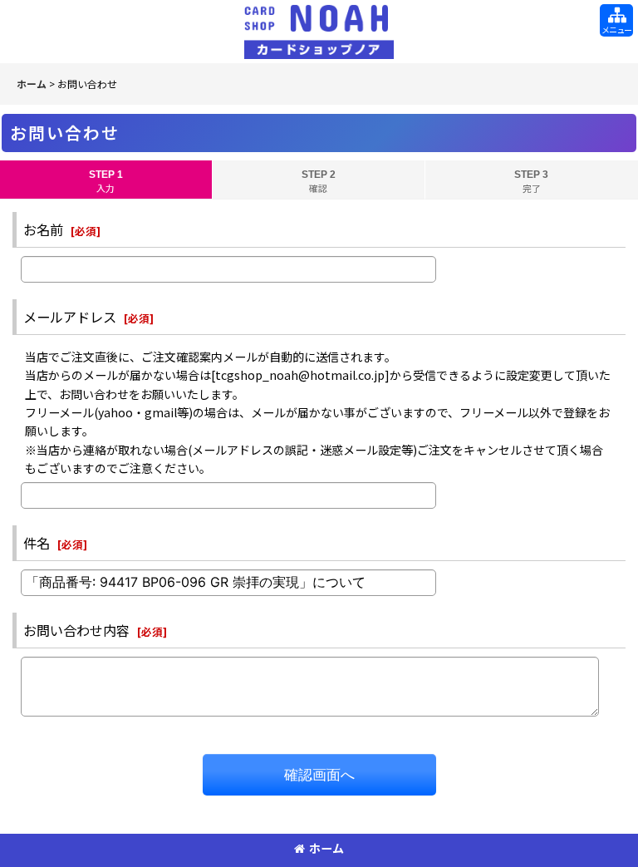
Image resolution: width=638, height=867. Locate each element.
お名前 (43, 229)
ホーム (326, 848)
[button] (616, 20)
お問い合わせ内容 (76, 630)
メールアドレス (69, 317)
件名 (36, 543)
